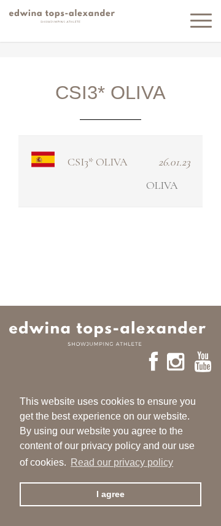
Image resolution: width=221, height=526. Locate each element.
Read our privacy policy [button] (122, 462)
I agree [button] (110, 494)
